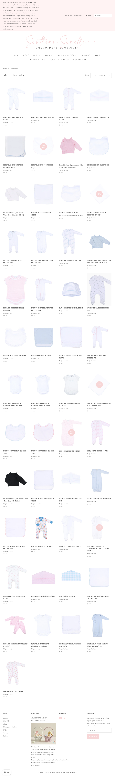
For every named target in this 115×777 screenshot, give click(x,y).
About (26, 55)
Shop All (6, 721)
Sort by (87, 75)
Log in (67, 15)
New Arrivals (79, 60)
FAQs (5, 730)
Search (5, 718)
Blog (97, 55)
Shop (36, 55)
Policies (5, 736)
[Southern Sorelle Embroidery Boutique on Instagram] (64, 718)
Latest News (35, 713)
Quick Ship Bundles (59, 60)
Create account (77, 15)
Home (15, 55)
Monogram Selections (10, 727)
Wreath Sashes (37, 60)
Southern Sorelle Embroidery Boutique (62, 772)
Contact (86, 55)
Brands (48, 55)
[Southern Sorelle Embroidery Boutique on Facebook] (60, 718)
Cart (89, 15)
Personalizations (67, 55)
